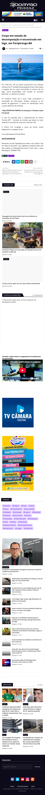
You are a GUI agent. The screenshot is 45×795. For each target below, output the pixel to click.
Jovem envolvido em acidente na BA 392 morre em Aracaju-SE (27, 641)
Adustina (7, 506)
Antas (24, 506)
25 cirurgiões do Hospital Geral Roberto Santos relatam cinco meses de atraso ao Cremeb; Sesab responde (11, 742)
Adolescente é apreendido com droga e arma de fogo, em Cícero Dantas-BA (27, 579)
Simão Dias (29, 528)
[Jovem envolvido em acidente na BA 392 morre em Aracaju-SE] (6, 642)
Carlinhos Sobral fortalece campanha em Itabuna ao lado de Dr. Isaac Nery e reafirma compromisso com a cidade (12, 711)
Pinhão (14, 522)
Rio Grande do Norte (26, 525)
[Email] (31, 162)
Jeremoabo (18, 512)
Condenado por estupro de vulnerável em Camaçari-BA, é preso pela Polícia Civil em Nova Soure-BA (32, 741)
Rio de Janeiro (9, 528)
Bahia (32, 506)
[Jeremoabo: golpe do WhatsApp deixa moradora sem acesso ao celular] (6, 662)
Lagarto (27, 512)
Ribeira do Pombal (10, 525)
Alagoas (16, 506)
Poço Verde (23, 522)
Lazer (33, 786)
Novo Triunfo (18, 515)
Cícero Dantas (30, 509)
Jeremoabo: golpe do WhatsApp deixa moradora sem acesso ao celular (24, 661)
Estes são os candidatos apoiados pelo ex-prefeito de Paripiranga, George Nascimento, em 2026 (26, 619)
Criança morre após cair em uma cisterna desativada (21, 283)
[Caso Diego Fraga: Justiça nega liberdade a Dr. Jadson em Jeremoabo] (6, 601)
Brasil (6, 509)
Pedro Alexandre (21, 519)
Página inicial (6, 25)
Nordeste (7, 515)
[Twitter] (18, 162)
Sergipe (19, 528)
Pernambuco (33, 519)
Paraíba (28, 515)
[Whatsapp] (22, 162)
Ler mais (40, 685)
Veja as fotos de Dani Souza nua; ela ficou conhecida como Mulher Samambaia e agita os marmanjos (27, 630)
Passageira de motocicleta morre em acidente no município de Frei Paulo (19, 217)
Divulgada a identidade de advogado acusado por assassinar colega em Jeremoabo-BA (22, 570)
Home (12, 786)
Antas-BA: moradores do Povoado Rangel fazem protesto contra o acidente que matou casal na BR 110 (26, 651)
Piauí (6, 522)
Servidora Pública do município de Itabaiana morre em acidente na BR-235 (21, 251)
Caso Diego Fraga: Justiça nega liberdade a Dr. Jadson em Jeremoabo (27, 600)
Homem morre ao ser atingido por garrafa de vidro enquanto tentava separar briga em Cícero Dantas (26, 590)
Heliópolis (8, 512)
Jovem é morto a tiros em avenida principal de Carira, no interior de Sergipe (27, 609)
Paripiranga (8, 519)
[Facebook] (14, 162)
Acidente (15, 25)
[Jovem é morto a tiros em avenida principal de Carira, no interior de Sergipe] (6, 611)
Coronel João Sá (17, 509)
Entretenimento (22, 786)
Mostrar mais (38, 185)
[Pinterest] (26, 162)
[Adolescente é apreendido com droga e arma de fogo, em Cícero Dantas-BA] (6, 581)
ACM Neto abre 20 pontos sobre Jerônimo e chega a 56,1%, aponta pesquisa (32, 709)
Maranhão (37, 512)
